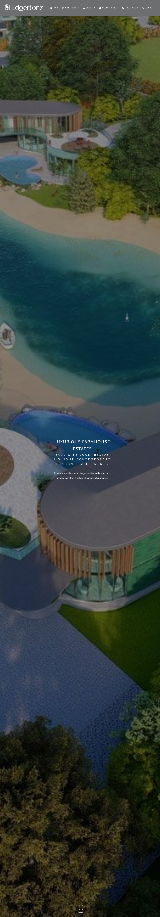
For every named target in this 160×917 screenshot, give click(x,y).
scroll (81, 912)
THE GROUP (131, 7)
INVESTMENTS (72, 7)
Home (55, 7)
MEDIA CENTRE (110, 7)
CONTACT (149, 7)
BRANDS (90, 7)
